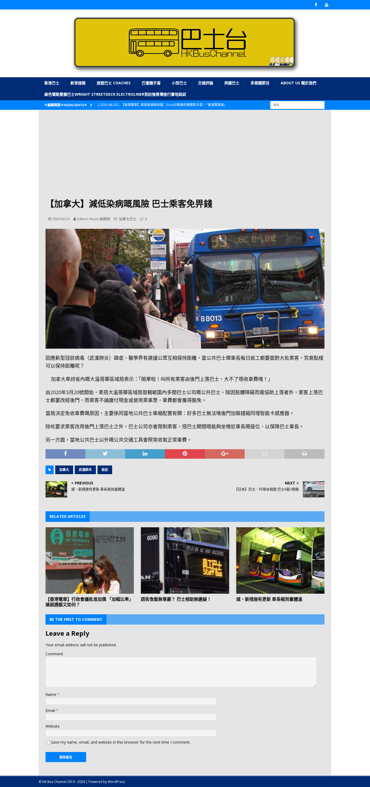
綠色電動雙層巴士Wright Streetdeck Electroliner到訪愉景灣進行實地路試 (115, 94)
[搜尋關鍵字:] (297, 104)
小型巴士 (179, 82)
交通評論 (205, 82)
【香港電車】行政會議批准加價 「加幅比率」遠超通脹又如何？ (89, 602)
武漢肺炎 (85, 469)
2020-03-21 (61, 218)
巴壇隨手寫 (151, 82)
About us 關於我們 (298, 82)
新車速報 (78, 82)
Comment (54, 653)
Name (51, 694)
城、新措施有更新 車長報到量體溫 (269, 599)
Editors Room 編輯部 (93, 218)
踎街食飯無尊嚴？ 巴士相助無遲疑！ (176, 599)
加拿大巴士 (128, 218)
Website (53, 726)
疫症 (105, 469)
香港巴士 (51, 82)
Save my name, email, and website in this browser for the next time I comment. (120, 742)
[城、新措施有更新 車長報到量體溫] (280, 560)
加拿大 (64, 469)
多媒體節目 (260, 82)
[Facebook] (316, 4)
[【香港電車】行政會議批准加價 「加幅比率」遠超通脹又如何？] (90, 560)
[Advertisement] (185, 157)
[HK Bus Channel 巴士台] (185, 74)
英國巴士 (231, 82)
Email (51, 710)
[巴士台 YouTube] (326, 4)
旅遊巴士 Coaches (114, 82)
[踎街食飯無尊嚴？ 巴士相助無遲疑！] (185, 560)
